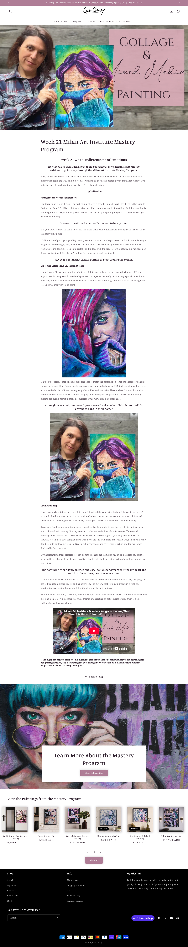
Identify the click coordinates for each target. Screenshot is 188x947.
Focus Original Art (46, 836)
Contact (10, 891)
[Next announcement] (179, 3)
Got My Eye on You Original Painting (14, 837)
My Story (11, 885)
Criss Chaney (97, 942)
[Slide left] (87, 852)
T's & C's (71, 891)
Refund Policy (73, 896)
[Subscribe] (57, 917)
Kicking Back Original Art (109, 836)
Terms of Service (75, 901)
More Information (94, 773)
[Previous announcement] (8, 3)
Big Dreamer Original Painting (140, 837)
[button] (10, 11)
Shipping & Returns (76, 885)
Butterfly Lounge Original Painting (77, 837)
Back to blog (96, 676)
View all (94, 860)
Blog (9, 901)
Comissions (12, 896)
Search (10, 880)
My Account (72, 880)
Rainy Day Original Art (171, 836)
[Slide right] (100, 852)
